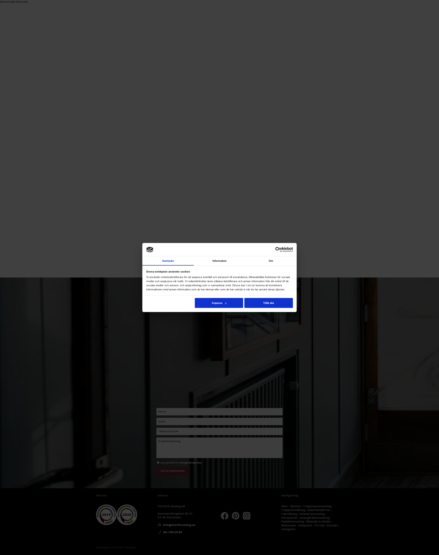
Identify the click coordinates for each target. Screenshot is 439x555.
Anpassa (217, 302)
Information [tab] (219, 260)
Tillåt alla (268, 302)
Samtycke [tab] (168, 260)
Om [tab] (271, 260)
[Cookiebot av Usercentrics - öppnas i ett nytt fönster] (278, 249)
